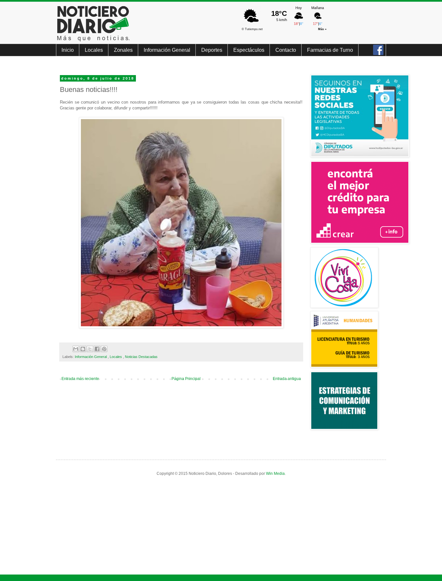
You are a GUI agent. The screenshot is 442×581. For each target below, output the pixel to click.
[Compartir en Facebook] (97, 349)
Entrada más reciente (80, 378)
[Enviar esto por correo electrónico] (75, 349)
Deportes (211, 50)
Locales (94, 50)
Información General (167, 50)
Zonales (123, 50)
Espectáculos (248, 50)
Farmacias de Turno (330, 50)
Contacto (285, 50)
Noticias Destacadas (141, 357)
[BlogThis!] (83, 349)
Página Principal (186, 378)
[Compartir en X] (90, 349)
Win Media (275, 473)
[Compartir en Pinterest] (104, 349)
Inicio (67, 50)
